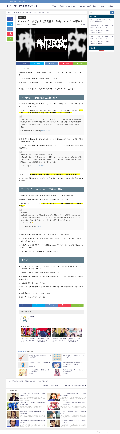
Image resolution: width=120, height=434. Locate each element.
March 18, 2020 (45, 130)
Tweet (10, 24)
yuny (84, 24)
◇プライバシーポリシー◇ (100, 6)
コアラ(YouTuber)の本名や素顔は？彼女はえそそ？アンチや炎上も (28, 381)
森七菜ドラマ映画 (70, 6)
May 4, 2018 (41, 226)
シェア (10, 19)
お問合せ (110, 6)
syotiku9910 (22, 17)
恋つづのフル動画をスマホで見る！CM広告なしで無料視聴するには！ (63, 385)
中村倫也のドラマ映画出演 (84, 6)
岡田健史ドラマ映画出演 (58, 6)
